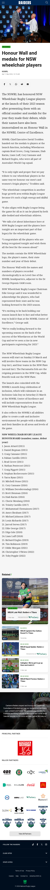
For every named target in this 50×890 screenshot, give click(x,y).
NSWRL (5, 71)
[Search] (46, 2)
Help (17, 876)
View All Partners (25, 834)
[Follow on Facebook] (37, 844)
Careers (11, 876)
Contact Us (24, 876)
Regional (6, 47)
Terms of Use (19, 871)
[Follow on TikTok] (33, 844)
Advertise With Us (35, 876)
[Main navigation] (3, 2)
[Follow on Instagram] (46, 844)
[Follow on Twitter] (42, 844)
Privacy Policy (30, 871)
